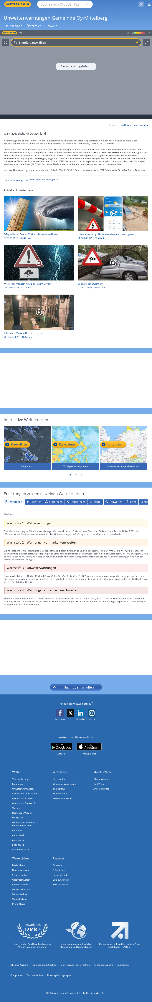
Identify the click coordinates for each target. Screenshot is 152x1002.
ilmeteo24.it (18, 839)
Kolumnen (17, 783)
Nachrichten (18, 865)
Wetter (16, 772)
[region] (76, 74)
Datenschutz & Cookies (44, 964)
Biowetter (58, 865)
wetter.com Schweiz (22, 798)
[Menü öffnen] (148, 4)
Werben (16, 808)
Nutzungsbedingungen (59, 975)
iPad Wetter (99, 783)
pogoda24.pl (18, 844)
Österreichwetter (21, 879)
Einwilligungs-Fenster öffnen (75, 964)
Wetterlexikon (19, 899)
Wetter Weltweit (20, 894)
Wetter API (17, 817)
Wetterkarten (61, 772)
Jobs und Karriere (19, 964)
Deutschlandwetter (22, 870)
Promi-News (18, 903)
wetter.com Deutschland (24, 793)
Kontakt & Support (103, 964)
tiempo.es (17, 830)
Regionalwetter (20, 884)
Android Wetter (101, 788)
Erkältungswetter (61, 879)
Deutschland (13, 26)
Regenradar (59, 779)
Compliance (16, 975)
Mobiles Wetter (103, 772)
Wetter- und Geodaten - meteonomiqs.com (24, 824)
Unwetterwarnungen (23, 788)
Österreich (34, 26)
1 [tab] (70, 474)
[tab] (14, 502)
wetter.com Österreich (23, 803)
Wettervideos (20, 858)
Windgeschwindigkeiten (65, 783)
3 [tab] (81, 474)
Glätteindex (59, 870)
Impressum (123, 964)
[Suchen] (86, 4)
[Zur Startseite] (18, 4)
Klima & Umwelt (61, 884)
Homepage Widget (22, 812)
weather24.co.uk (20, 849)
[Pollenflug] (141, 4)
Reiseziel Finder (61, 874)
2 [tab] (76, 474)
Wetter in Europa (21, 889)
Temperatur (59, 788)
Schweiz (51, 26)
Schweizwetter (19, 874)
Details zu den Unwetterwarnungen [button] (127, 125)
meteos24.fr (18, 835)
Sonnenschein (60, 793)
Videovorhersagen (21, 779)
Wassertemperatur (62, 798)
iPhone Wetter (100, 779)
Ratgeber (58, 858)
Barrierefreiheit (35, 975)
